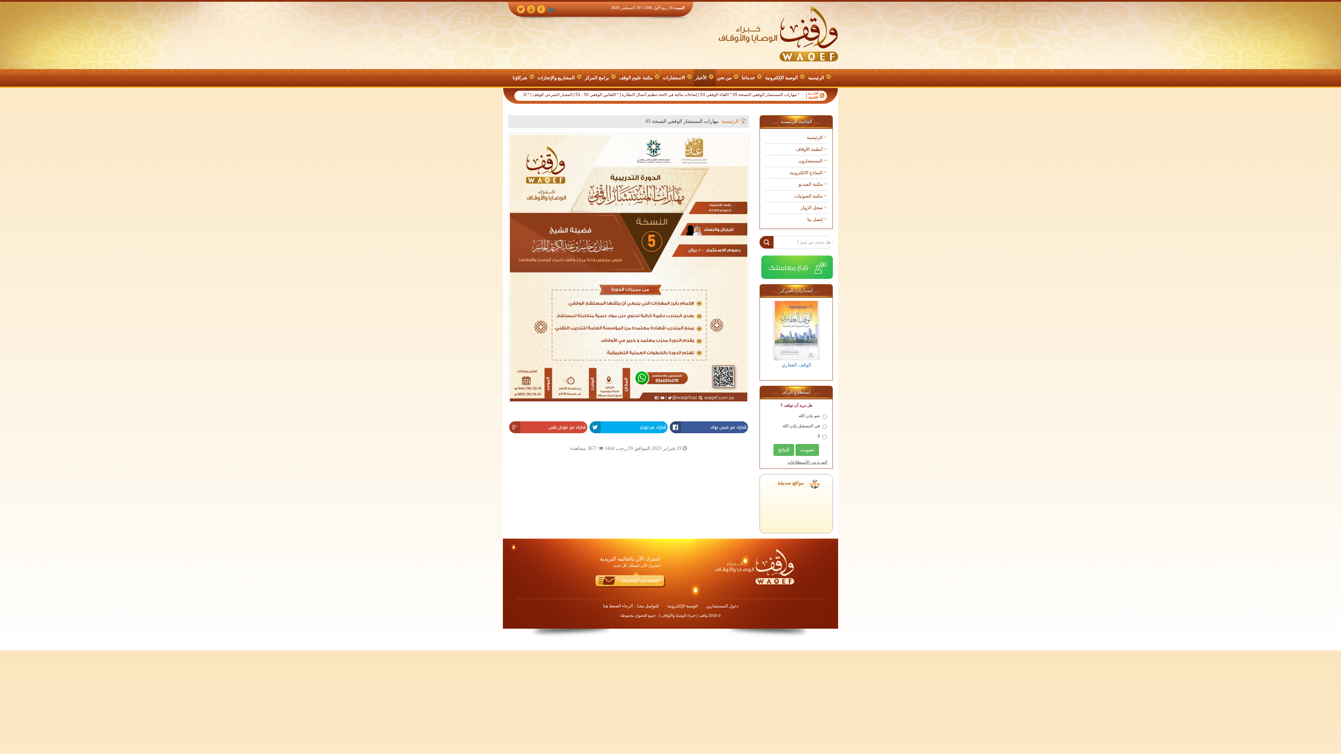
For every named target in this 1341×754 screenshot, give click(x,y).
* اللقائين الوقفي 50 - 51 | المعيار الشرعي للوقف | (610, 94)
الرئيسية (816, 77)
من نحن (724, 77)
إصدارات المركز (796, 290)
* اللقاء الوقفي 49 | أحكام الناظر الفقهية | (529, 94)
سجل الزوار (812, 207)
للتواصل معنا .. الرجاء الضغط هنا (631, 606)
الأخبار (701, 77)
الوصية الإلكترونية (781, 77)
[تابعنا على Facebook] (541, 9)
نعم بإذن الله (809, 415)
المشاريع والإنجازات (556, 77)
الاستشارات (674, 77)
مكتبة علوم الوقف (636, 77)
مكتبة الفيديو (811, 184)
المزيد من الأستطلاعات (807, 462)
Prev (771, 338)
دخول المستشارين (722, 606)
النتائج (784, 449)
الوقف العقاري (796, 365)
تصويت (807, 449)
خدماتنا (748, 77)
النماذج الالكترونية (806, 172)
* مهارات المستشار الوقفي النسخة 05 (802, 94)
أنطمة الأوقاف (809, 149)
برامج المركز (597, 77)
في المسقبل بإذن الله (801, 425)
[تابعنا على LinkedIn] (551, 9)
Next (822, 338)
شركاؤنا (520, 77)
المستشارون (810, 160)
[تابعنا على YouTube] (531, 9)
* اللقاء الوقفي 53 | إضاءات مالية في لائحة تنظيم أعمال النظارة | (711, 94)
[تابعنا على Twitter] (521, 9)
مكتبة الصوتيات (808, 196)
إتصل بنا (815, 219)
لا (819, 436)
